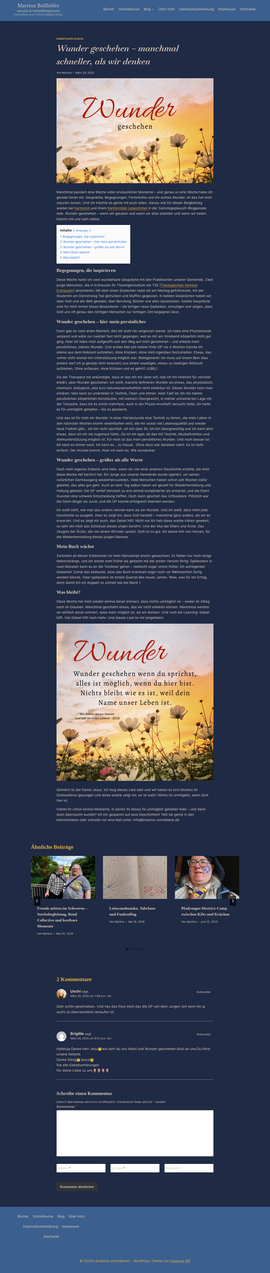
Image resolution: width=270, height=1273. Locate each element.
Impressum (227, 9)
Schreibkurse (129, 9)
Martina (67, 72)
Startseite (248, 9)
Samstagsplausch (70, 38)
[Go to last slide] (37, 901)
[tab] (127, 949)
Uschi (75, 991)
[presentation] (63, 877)
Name (64, 1168)
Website (172, 1168)
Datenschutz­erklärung (196, 9)
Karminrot (82, 208)
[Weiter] (233, 901)
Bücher (108, 9)
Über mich (166, 9)
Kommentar (67, 1107)
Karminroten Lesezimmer (128, 208)
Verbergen (82, 230)
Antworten (204, 992)
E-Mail (118, 1168)
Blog (61, 1216)
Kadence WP (180, 1261)
